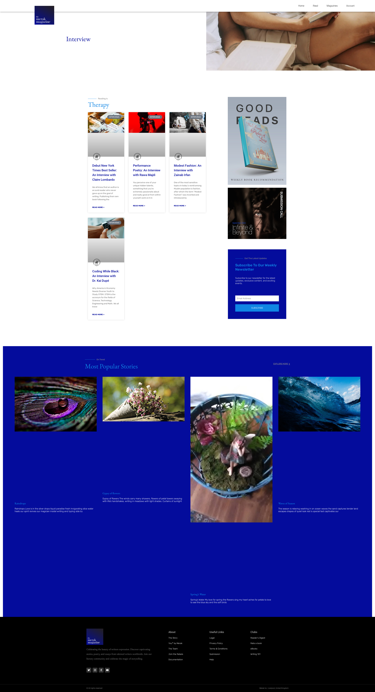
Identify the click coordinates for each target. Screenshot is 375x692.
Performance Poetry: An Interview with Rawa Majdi (146, 170)
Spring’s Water (198, 594)
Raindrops (20, 503)
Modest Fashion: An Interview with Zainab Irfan (187, 170)
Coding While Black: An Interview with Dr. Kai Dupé (105, 276)
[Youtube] (107, 670)
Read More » (98, 207)
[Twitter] (88, 670)
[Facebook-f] (101, 670)
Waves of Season (286, 503)
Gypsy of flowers (111, 493)
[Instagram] (95, 670)
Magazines (332, 5)
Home (301, 5)
